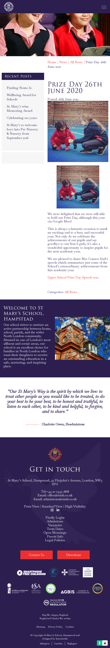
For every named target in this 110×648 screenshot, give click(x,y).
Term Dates (55, 529)
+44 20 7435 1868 (57, 491)
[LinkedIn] (58, 510)
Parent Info (55, 536)
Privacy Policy (55, 626)
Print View (31, 506)
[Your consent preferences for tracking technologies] (105, 643)
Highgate (72, 643)
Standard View (52, 506)
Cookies (69, 626)
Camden (58, 643)
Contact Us (36, 555)
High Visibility (75, 506)
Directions (73, 555)
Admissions (55, 521)
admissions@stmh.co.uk (60, 499)
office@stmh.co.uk (59, 495)
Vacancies (55, 525)
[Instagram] (52, 510)
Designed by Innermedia (55, 638)
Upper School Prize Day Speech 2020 (73, 277)
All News (70, 292)
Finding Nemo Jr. (19, 88)
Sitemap (40, 626)
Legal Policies (55, 540)
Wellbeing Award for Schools (21, 97)
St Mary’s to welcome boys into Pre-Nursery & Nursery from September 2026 (22, 131)
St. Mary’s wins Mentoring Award (19, 108)
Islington (45, 643)
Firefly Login (55, 517)
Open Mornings (55, 532)
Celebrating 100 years (22, 118)
